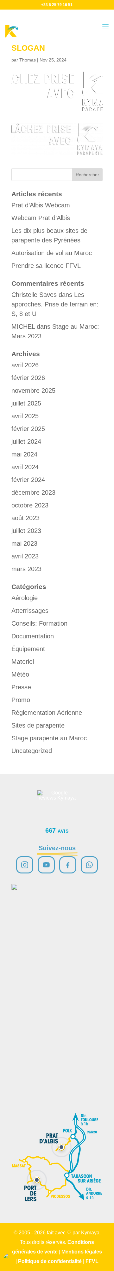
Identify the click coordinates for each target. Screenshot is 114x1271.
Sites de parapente (38, 725)
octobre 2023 (29, 505)
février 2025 (28, 428)
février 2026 (28, 377)
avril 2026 (25, 365)
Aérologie (24, 597)
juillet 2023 (26, 530)
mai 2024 (24, 454)
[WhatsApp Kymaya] (89, 864)
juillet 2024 (26, 441)
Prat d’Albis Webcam (40, 205)
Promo (20, 699)
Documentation (32, 636)
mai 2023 (24, 543)
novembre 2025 (33, 390)
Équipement (28, 648)
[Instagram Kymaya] (24, 864)
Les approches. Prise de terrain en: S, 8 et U (54, 304)
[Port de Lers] (37, 1180)
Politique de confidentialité (50, 1261)
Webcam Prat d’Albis (40, 217)
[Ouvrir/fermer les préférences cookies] (10, 1260)
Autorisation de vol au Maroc (51, 252)
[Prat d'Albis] (61, 1147)
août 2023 (25, 517)
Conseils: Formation (39, 623)
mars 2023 (26, 568)
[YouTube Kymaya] (46, 864)
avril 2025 (25, 416)
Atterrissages (29, 610)
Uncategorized (31, 750)
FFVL (92, 1261)
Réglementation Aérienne (46, 712)
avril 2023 (25, 556)
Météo (20, 674)
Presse (21, 687)
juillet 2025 (26, 403)
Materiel (22, 661)
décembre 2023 (33, 492)
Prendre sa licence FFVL (46, 265)
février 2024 (28, 479)
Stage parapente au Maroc (49, 738)
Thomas (27, 59)
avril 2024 (25, 466)
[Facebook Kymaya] (67, 864)
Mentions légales (81, 1251)
